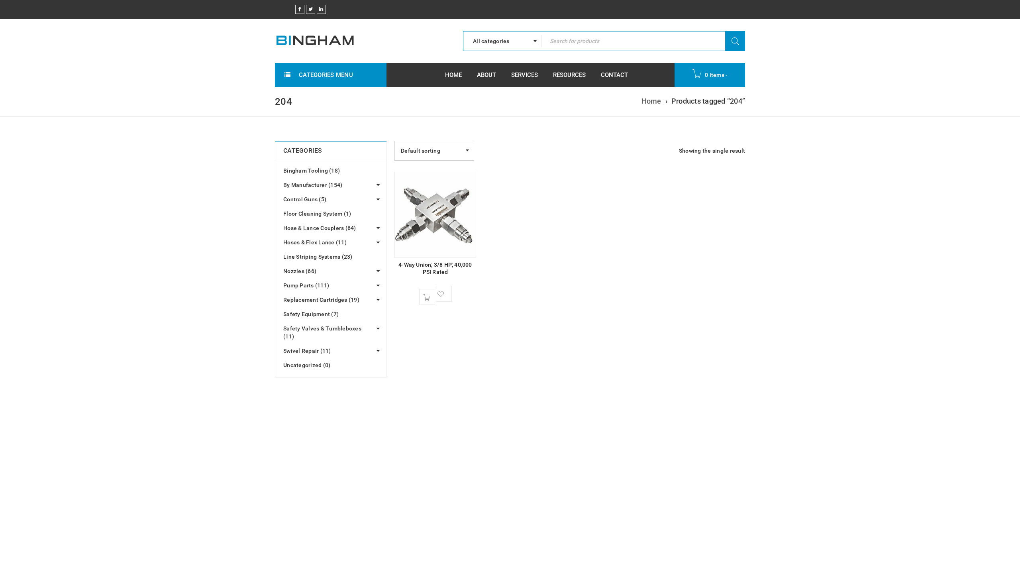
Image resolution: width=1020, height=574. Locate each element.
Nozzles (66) (299, 271)
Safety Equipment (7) (311, 314)
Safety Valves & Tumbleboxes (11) (322, 332)
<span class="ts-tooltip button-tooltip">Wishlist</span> (444, 294)
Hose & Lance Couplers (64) (319, 228)
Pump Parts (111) (306, 285)
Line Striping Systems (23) (318, 257)
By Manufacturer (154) (312, 185)
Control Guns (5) (304, 199)
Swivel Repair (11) (307, 351)
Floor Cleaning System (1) (317, 213)
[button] (427, 297)
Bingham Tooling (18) (311, 170)
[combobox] (502, 41)
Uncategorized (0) (306, 365)
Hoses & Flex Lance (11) (315, 242)
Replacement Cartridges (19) (321, 300)
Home (651, 101)
